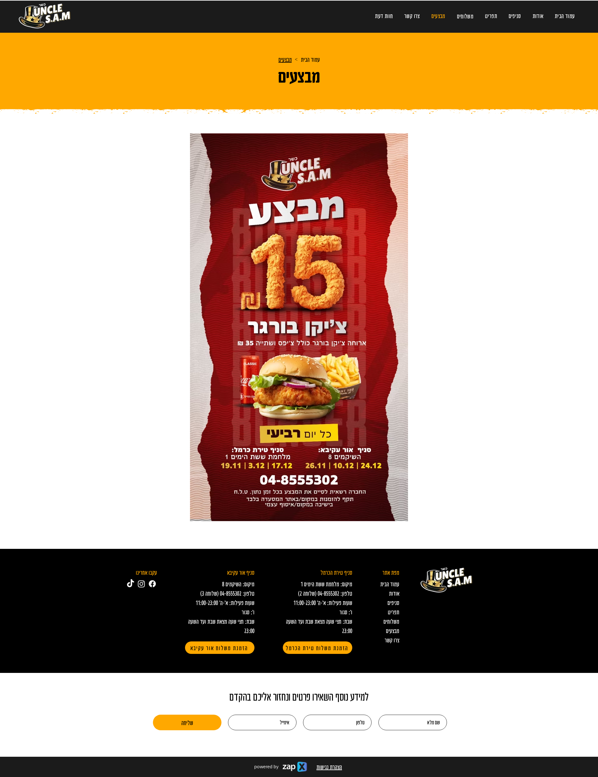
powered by (266, 766)
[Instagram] (141, 583)
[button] (465, 16)
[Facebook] (152, 583)
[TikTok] (130, 583)
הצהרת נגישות (329, 766)
